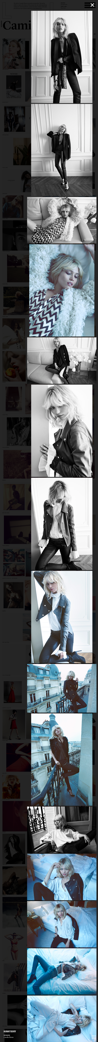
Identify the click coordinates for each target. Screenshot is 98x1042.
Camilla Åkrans (8, 1037)
